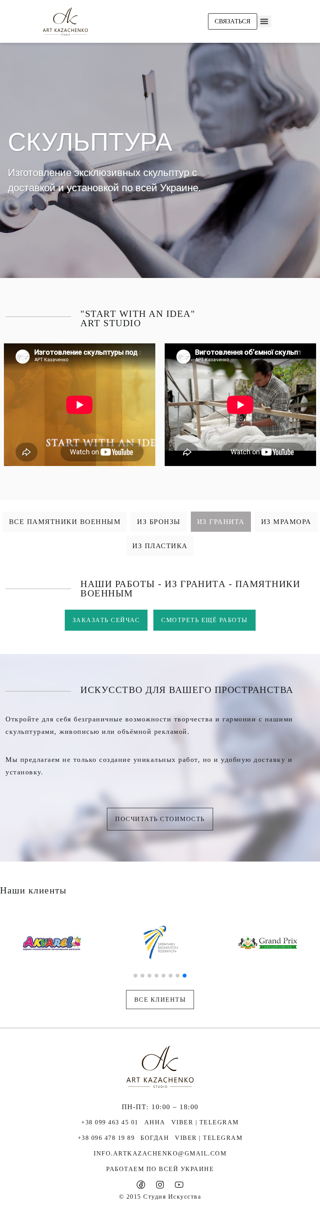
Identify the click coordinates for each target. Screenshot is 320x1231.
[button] (135, 976)
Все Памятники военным (65, 522)
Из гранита (221, 522)
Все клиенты (160, 999)
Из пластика (160, 546)
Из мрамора (286, 522)
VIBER (182, 1122)
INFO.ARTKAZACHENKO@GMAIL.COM (160, 1153)
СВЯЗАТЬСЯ (233, 21)
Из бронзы (159, 522)
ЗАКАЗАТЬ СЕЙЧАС (106, 620)
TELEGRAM (219, 1122)
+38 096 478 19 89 (106, 1137)
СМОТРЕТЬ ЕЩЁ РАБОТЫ (204, 620)
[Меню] (264, 21)
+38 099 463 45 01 (110, 1122)
